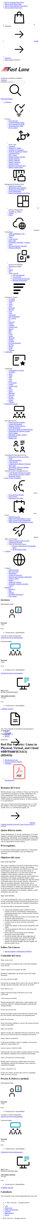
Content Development (15, 424)
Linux (10, 244)
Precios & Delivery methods (13, 762)
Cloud (10, 237)
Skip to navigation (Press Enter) (14, 2)
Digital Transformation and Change (19, 193)
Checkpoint (12, 315)
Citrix (10, 313)
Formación (8, 102)
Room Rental (13, 436)
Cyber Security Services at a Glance (20, 473)
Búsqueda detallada (7, 99)
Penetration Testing (14, 476)
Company (8, 551)
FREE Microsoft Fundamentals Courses (21, 522)
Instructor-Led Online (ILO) (17, 166)
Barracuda (12, 308)
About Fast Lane (14, 570)
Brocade (11, 309)
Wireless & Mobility (15, 248)
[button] (17, 60)
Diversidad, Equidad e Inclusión (18, 584)
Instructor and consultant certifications (20, 577)
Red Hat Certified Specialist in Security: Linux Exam (18, 823)
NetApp (11, 339)
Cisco (10, 311)
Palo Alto (11, 395)
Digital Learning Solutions (17, 422)
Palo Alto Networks (15, 343)
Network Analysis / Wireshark (18, 246)
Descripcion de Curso (11, 760)
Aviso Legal (8, 1208)
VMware (11, 350)
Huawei (11, 329)
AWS (10, 306)
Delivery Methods (14, 160)
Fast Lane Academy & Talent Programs (21, 429)
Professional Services (11, 404)
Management (13, 573)
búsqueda (4, 82)
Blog (10, 591)
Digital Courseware (14, 162)
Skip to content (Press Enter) (13, 8)
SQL (10, 271)
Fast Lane (12, 322)
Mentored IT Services (15, 469)
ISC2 (10, 332)
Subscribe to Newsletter (16, 498)
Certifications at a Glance (16, 370)
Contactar (4, 80)
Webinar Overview (14, 517)
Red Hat (11, 345)
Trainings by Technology (16, 150)
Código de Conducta (15, 582)
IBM (10, 331)
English (36, 41)
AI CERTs (12, 299)
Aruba (10, 304)
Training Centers (14, 164)
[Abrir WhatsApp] (35, 1215)
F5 (9, 320)
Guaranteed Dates (14, 153)
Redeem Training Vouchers (17, 157)
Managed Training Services (17, 426)
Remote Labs (13, 438)
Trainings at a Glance (15, 186)
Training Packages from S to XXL (19, 541)
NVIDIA (11, 341)
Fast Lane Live (13, 121)
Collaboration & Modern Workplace (20, 464)
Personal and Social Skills (16, 189)
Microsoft (11, 338)
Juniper (11, 336)
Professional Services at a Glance (19, 457)
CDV (6, 1206)
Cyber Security (13, 239)
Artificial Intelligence (15, 460)
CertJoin (11, 213)
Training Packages (14, 158)
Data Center (12, 241)
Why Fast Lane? (14, 571)
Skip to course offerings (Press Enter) (16, 6)
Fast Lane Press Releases (16, 495)
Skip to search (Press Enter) (13, 4)
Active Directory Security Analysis (19, 474)
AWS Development (18, 275)
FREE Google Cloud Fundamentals (19, 520)
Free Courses (13, 596)
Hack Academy (13, 128)
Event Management (14, 428)
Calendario (12, 146)
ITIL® (11, 215)
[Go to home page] (15, 76)
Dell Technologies (14, 316)
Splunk (11, 346)
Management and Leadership (17, 188)
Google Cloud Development (21, 279)
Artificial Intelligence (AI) (16, 234)
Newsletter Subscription (16, 594)
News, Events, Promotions (13, 478)
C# (9, 268)
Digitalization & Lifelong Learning (19, 431)
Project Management (15, 191)
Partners (11, 580)
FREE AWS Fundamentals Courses (19, 518)
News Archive (13, 496)
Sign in (7, 1215)
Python (11, 270)
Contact (11, 586)
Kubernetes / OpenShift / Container (19, 242)
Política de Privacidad (11, 1210)
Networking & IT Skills (16, 126)
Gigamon (11, 325)
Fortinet (11, 324)
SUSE (10, 348)
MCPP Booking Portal (19, 549)
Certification (8, 352)
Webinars (11, 593)
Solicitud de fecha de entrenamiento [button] (12, 637)
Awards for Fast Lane (15, 575)
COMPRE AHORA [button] (7, 709)
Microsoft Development (19, 280)
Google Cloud (13, 327)
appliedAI (12, 301)
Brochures (12, 589)
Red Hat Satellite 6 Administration (18, 951)
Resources (8, 587)
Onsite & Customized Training (18, 151)
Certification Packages (15, 542)
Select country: (9, 60)
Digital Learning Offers (16, 167)
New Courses (13, 155)
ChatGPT (11, 235)
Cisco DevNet (16, 277)
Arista (10, 302)
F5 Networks (13, 383)
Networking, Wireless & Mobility (19, 467)
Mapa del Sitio (9, 1213)
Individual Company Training (18, 435)
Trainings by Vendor (15, 148)
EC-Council (12, 318)
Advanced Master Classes (16, 122)
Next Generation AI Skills (16, 124)
